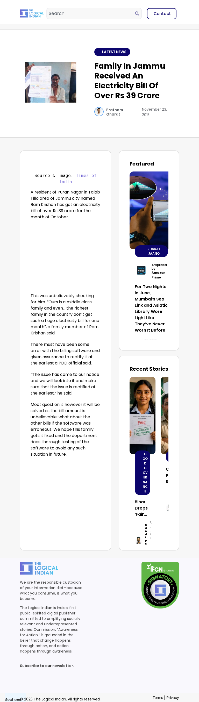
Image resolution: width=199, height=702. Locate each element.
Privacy (172, 697)
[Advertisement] (66, 257)
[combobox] (91, 13)
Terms (158, 697)
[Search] (138, 13)
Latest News (114, 51)
